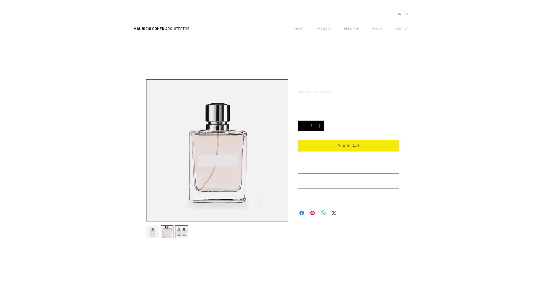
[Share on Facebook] (301, 212)
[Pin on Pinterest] (312, 212)
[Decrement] (302, 126)
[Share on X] (334, 212)
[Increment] (319, 126)
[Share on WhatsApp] (323, 212)
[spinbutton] (311, 126)
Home (152, 59)
